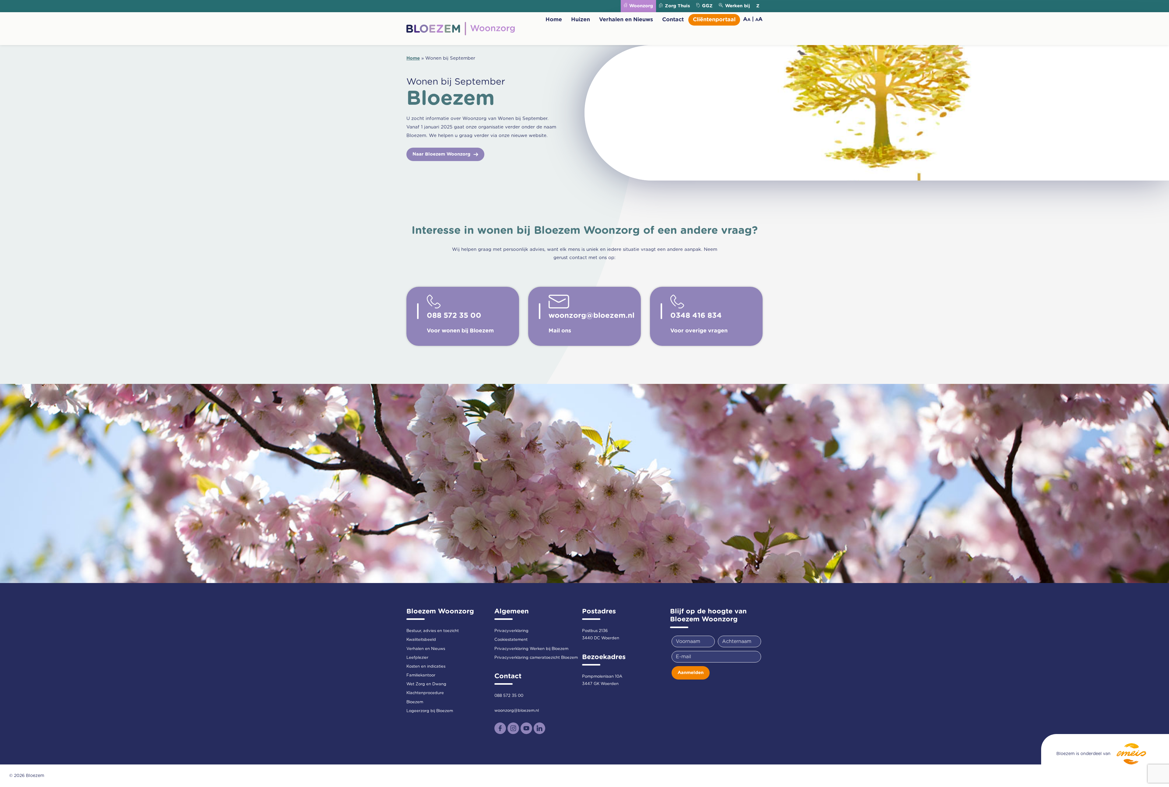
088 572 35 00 (508, 696)
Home (554, 20)
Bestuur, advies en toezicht (432, 631)
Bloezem (414, 702)
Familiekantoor (420, 675)
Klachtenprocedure (425, 693)
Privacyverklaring (511, 631)
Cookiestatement (511, 640)
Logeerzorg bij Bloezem (429, 711)
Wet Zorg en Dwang (426, 684)
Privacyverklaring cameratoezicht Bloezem (536, 658)
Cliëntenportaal (714, 20)
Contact (673, 20)
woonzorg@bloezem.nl (516, 711)
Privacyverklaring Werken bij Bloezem (531, 649)
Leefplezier (417, 658)
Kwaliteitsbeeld (421, 640)
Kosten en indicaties (425, 667)
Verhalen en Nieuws (626, 20)
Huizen (580, 20)
